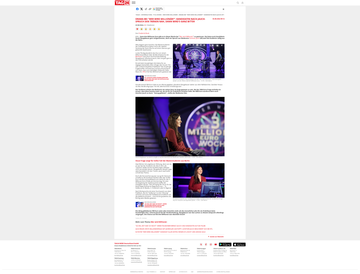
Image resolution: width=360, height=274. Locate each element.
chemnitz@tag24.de (136, 255)
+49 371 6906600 (135, 253)
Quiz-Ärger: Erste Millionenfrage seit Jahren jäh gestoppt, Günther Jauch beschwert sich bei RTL (174, 229)
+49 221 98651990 (235, 253)
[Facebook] (206, 244)
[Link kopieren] (150, 9)
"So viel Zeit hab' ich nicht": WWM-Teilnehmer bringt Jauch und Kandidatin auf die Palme (155, 205)
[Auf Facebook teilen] (137, 9)
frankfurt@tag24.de (218, 255)
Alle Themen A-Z (151, 272)
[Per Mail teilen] (146, 9)
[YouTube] (215, 244)
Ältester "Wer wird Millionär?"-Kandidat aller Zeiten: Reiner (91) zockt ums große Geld (170, 232)
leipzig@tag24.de (168, 255)
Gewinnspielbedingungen (205, 272)
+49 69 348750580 (218, 253)
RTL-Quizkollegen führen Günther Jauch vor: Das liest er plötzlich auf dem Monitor (156, 79)
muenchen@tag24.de (136, 262)
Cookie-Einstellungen (223, 272)
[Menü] (133, 3)
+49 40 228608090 (119, 263)
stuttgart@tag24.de (202, 255)
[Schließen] (223, 9)
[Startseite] (122, 2)
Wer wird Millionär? (186, 37)
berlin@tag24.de (118, 255)
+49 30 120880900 (119, 253)
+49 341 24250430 (169, 253)
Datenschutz (183, 272)
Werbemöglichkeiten (136, 272)
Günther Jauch (194, 38)
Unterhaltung (146, 15)
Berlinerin (138, 56)
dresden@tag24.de (152, 255)
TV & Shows (157, 15)
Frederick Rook (144, 33)
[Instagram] (211, 244)
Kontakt (162, 272)
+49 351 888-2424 (152, 253)
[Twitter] (201, 244)
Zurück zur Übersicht (217, 237)
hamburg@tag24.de (119, 265)
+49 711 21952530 (202, 253)
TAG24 (138, 15)
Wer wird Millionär (170, 15)
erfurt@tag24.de (184, 255)
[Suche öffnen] (238, 3)
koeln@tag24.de (234, 255)
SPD (143, 72)
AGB (192, 272)
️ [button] (137, 29)
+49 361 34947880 (185, 253)
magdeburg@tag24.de (153, 265)
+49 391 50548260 (152, 263)
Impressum (172, 272)
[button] (242, 3)
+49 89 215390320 (136, 260)
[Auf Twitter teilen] (141, 9)
